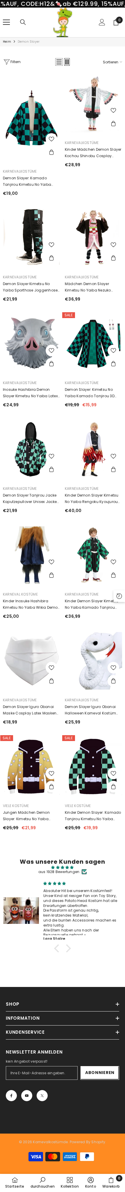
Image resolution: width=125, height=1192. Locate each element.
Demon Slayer (29, 41)
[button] (59, 62)
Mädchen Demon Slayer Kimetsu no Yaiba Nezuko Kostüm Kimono (88, 287)
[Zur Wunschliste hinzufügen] (51, 139)
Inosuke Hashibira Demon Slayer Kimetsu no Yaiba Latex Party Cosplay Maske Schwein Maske (30, 393)
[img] (62, 867)
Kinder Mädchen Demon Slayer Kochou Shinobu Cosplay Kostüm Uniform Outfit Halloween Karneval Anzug (93, 153)
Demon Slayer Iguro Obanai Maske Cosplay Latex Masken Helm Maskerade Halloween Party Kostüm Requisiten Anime (31, 710)
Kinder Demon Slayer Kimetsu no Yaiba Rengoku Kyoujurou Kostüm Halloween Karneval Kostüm (91, 499)
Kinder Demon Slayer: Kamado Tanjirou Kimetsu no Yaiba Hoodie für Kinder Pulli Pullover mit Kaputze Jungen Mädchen (93, 816)
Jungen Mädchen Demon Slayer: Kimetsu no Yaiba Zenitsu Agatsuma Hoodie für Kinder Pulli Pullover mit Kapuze (30, 816)
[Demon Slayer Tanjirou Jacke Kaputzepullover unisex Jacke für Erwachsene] (31, 449)
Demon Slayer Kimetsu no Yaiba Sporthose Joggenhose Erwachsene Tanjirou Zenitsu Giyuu (30, 287)
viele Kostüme (16, 805)
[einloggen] (102, 22)
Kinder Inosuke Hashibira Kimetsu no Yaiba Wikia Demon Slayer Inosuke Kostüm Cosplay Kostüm (31, 604)
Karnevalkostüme (20, 171)
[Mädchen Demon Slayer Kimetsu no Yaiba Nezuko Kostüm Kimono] (93, 238)
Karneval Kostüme (20, 594)
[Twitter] (42, 1095)
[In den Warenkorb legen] (51, 152)
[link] (43, 1182)
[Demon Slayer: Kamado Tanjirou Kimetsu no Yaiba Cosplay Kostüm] (31, 118)
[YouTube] (26, 1095)
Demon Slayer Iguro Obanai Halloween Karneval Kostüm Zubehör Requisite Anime (90, 710)
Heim (7, 42)
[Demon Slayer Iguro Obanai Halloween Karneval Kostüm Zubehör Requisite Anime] (93, 661)
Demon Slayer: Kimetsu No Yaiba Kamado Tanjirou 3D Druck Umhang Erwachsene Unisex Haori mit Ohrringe (90, 393)
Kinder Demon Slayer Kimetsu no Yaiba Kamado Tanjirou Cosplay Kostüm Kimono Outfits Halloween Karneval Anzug (91, 604)
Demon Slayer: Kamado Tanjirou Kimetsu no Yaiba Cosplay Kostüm (27, 182)
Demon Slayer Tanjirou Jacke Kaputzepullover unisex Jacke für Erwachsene (30, 499)
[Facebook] (11, 1095)
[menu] (6, 22)
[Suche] (22, 22)
